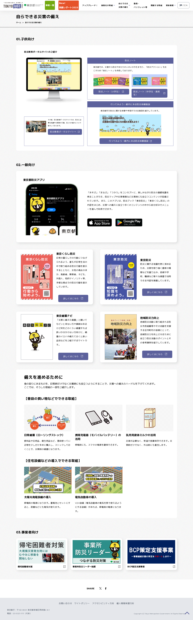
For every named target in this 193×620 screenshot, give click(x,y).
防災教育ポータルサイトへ (63, 132)
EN (186, 5)
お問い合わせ (65, 603)
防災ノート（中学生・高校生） (146, 93)
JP (180, 5)
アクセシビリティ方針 (103, 603)
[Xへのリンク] (100, 589)
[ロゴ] (13, 5)
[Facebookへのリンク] (105, 589)
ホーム (18, 22)
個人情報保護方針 (125, 603)
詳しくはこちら (71, 298)
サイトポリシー (82, 603)
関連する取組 (156, 5)
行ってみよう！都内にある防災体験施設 (128, 141)
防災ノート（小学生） (110, 91)
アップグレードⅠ (90, 5)
